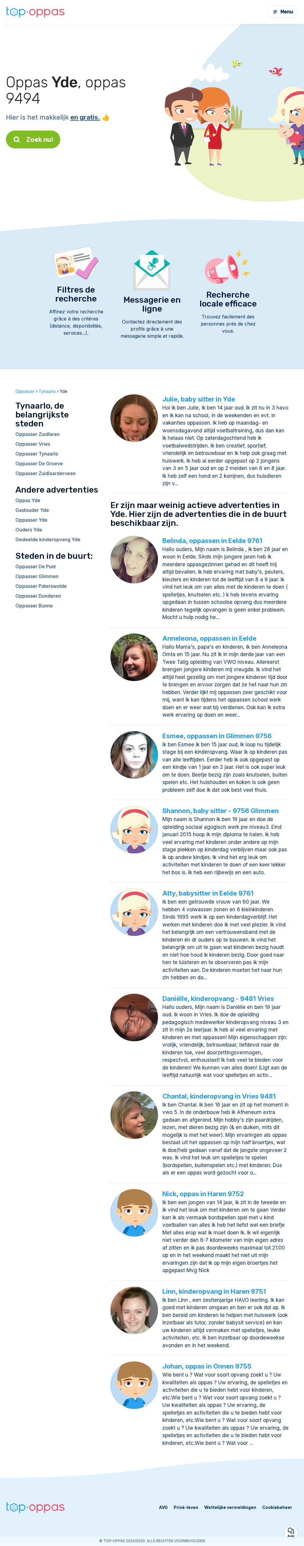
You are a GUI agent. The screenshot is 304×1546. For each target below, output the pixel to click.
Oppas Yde (27, 500)
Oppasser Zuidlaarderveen (45, 473)
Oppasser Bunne (34, 606)
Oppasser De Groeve (39, 463)
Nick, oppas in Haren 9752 (203, 1194)
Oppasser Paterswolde (41, 586)
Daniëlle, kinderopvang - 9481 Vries (218, 998)
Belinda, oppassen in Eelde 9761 (212, 541)
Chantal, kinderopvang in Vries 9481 (219, 1096)
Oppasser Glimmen (36, 576)
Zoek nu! (39, 139)
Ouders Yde (28, 530)
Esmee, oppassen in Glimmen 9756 (217, 736)
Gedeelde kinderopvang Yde (47, 539)
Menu (287, 12)
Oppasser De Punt (35, 566)
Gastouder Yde (32, 510)
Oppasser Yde (31, 520)
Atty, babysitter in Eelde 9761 (208, 893)
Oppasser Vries (32, 444)
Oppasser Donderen (38, 596)
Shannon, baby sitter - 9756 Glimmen (220, 811)
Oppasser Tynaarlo (36, 454)
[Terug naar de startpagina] (35, 12)
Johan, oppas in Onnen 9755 (206, 1366)
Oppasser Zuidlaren (37, 434)
